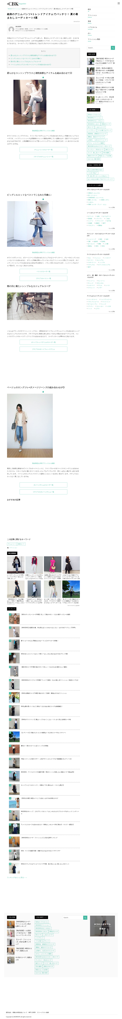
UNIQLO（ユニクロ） (94, 193)
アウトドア (100, 221)
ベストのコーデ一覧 (43, 271)
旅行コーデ (109, 149)
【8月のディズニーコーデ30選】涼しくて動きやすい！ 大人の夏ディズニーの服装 (45, 614)
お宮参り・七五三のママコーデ (97, 140)
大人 (89, 258)
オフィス (90, 216)
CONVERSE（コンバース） (96, 197)
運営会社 (8, 1012)
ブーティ (90, 306)
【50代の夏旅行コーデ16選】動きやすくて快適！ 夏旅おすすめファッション (44, 693)
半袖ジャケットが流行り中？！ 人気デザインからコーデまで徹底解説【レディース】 (46, 759)
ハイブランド (92, 130)
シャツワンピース (106, 299)
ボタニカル (100, 283)
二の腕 (106, 244)
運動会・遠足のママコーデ (96, 136)
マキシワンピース (93, 301)
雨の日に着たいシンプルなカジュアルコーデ (26, 61)
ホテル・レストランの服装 (96, 143)
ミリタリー (107, 258)
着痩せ (90, 246)
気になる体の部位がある (95, 169)
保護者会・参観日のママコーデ (97, 133)
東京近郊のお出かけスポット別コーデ (99, 146)
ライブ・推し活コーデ (94, 152)
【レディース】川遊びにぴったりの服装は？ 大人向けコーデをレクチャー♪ (43, 732)
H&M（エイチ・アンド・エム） (97, 204)
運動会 (100, 225)
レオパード (91, 285)
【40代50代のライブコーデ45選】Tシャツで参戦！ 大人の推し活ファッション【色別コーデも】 (50, 680)
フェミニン (97, 258)
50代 (103, 246)
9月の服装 (106, 152)
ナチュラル (91, 264)
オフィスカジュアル (104, 264)
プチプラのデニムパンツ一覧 (43, 157)
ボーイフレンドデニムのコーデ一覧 (43, 342)
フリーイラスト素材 (43, 1012)
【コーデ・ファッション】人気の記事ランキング (23, 942)
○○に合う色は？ (92, 173)
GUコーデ (91, 127)
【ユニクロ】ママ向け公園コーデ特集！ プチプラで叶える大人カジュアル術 (105, 80)
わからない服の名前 (94, 159)
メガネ (109, 306)
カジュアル (100, 260)
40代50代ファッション (95, 117)
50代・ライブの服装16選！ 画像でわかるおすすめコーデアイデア (40, 851)
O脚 (89, 241)
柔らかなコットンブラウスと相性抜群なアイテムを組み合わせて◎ (33, 55)
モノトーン (101, 281)
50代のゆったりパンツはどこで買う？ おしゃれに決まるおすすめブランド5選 (44, 654)
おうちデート (107, 216)
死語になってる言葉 (105, 156)
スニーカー (100, 306)
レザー (100, 287)
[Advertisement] (43, 176)
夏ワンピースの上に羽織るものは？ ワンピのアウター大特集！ (40, 640)
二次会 (108, 218)
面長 (101, 239)
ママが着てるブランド (104, 130)
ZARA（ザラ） (105, 200)
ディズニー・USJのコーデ (96, 149)
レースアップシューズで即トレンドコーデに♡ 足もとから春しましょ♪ (15, 576)
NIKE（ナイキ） (92, 200)
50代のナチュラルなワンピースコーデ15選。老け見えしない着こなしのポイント (45, 864)
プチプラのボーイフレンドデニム (43, 349)
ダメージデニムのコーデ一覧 (43, 485)
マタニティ (91, 225)
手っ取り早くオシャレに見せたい (98, 176)
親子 (104, 223)
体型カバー (21, 544)
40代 (97, 246)
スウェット (91, 287)
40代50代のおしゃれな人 (95, 121)
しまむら (90, 202)
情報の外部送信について (20, 1012)
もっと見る (112, 207)
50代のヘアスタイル (94, 114)
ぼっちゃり (91, 244)
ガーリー (90, 260)
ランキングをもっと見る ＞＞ (17, 877)
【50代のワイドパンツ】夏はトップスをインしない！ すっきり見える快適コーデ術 (46, 719)
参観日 (98, 223)
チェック (90, 283)
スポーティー (92, 262)
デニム (100, 285)
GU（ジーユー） (93, 195)
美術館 (90, 218)
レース (108, 285)
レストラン (99, 218)
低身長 (96, 241)
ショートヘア (92, 239)
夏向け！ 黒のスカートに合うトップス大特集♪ (35, 746)
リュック (103, 304)
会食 (98, 216)
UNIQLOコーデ (106, 124)
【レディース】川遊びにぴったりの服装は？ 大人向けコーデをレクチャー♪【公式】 (71, 600)
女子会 (109, 221)
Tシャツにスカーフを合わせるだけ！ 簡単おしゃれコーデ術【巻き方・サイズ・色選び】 (47, 824)
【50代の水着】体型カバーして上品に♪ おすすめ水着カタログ (39, 798)
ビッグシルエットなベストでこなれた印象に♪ (26, 58)
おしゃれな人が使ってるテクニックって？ (100, 179)
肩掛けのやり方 (92, 156)
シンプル (102, 262)
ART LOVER (32, 1012)
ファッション (13, 547)
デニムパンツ (12, 544)
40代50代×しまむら (94, 124)
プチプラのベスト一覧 (43, 278)
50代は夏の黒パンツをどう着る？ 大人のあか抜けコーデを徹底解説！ (42, 706)
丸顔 (107, 239)
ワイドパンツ (106, 301)
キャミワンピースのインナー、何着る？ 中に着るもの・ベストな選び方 (42, 785)
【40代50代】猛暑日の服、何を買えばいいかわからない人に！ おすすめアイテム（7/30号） (49, 627)
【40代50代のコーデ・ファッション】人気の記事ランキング (39, 837)
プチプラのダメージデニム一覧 (43, 492)
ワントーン (91, 281)
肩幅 (99, 244)
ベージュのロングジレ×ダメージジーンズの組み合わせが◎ (31, 64)
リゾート (90, 221)
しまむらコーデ (100, 127)
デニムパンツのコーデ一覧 (43, 150)
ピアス (98, 308)
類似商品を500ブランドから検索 (43, 131)
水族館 (90, 223)
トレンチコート (92, 299)
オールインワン (92, 304)
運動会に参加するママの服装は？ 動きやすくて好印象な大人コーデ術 (105, 89)
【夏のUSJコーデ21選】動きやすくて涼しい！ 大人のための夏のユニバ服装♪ (44, 667)
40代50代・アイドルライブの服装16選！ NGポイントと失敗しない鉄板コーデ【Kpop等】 (48, 772)
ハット (90, 308)
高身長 (103, 241)
